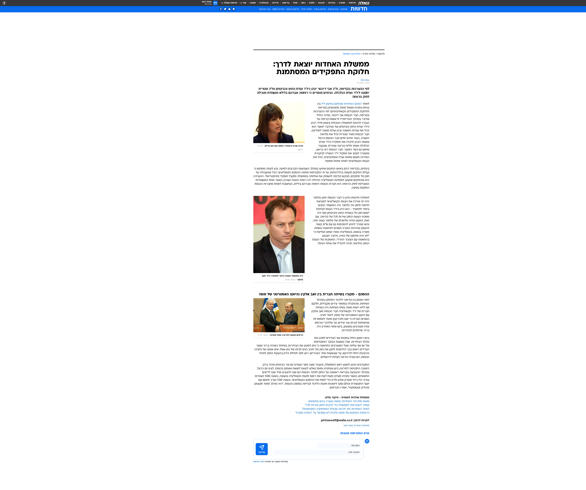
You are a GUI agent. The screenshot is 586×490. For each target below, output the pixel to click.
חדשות (352, 3)
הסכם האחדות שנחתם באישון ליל (341, 104)
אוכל (295, 3)
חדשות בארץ (320, 9)
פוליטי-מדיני (306, 9)
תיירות (275, 3)
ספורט (342, 3)
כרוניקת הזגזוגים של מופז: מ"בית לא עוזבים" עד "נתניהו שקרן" (332, 412)
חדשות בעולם (292, 9)
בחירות (331, 3)
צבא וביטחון (333, 9)
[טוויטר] (225, 9)
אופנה (253, 3)
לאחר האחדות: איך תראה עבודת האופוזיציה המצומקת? (335, 409)
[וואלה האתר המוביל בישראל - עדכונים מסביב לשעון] (363, 3)
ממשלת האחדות (361, 426)
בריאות (285, 3)
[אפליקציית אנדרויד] (234, 9)
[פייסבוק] (221, 9)
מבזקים (344, 9)
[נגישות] (4, 3)
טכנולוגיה (264, 3)
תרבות (321, 3)
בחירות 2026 (278, 9)
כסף (303, 3)
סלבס (312, 3)
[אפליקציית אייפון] (229, 9)
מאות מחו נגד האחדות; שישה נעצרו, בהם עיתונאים (338, 401)
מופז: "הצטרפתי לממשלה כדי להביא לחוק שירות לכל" (337, 405)
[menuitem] (350, 3)
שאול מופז (348, 426)
